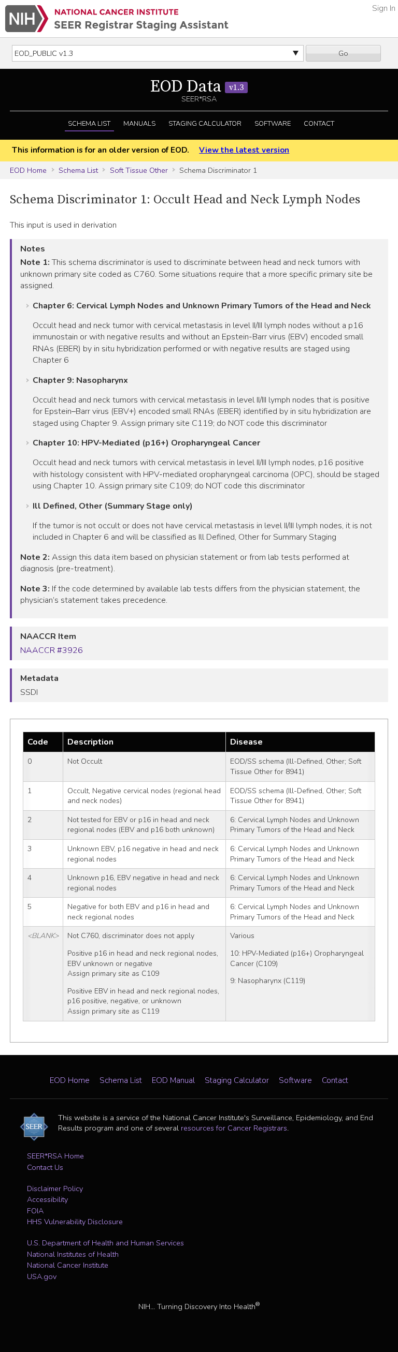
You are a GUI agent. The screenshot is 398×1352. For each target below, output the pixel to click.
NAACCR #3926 (51, 650)
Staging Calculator (204, 123)
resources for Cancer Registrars (234, 1128)
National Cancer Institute (67, 1265)
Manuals (139, 123)
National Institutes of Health (73, 1254)
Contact (319, 123)
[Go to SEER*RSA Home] (117, 18)
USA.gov (41, 1276)
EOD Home (28, 170)
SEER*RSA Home (55, 1156)
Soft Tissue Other (139, 170)
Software (272, 123)
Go (343, 53)
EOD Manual (173, 1080)
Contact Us (45, 1167)
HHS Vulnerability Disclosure (75, 1221)
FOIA (35, 1211)
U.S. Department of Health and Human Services (105, 1243)
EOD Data (197, 87)
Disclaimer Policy (55, 1188)
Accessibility (47, 1199)
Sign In (383, 8)
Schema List (89, 123)
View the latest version (244, 150)
